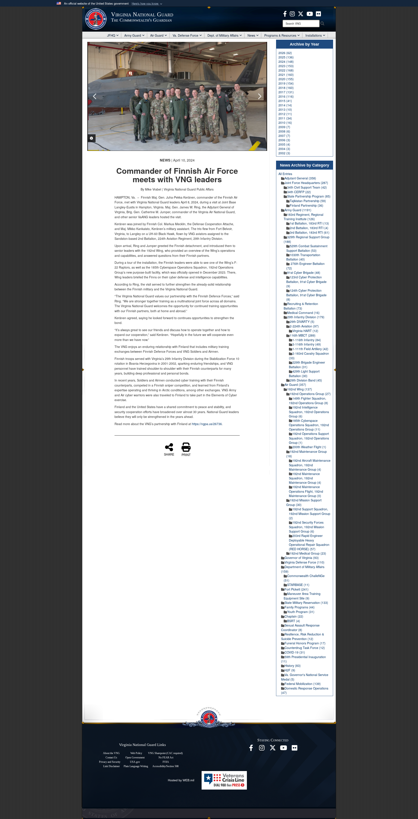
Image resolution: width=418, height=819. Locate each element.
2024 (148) (286, 61)
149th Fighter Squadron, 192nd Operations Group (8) (308, 400)
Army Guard (132, 35)
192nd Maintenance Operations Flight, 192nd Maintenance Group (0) (306, 491)
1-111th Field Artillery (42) (310, 349)
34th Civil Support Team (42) (307, 187)
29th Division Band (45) (306, 380)
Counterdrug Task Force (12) (305, 647)
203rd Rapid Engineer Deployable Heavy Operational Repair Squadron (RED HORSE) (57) (309, 542)
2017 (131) (286, 92)
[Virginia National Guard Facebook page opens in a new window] (285, 13)
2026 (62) (285, 53)
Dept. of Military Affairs (222, 35)
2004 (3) (284, 148)
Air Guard (156, 35)
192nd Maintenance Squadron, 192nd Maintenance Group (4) (305, 478)
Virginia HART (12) (305, 331)
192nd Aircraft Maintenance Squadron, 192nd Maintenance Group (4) (309, 465)
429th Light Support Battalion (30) (304, 373)
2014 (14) (285, 105)
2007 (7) (284, 135)
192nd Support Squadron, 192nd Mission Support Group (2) (309, 513)
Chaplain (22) (294, 616)
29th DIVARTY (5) (302, 321)
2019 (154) (286, 83)
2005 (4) (284, 144)
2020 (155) (286, 79)
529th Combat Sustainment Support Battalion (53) (306, 248)
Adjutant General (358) (300, 178)
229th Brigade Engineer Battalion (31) (307, 364)
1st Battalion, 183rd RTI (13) (309, 223)
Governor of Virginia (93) (302, 557)
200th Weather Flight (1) (309, 447)
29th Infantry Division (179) (305, 317)
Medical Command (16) (303, 312)
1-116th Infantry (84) (306, 340)
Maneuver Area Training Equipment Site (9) (302, 595)
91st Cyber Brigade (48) (303, 272)
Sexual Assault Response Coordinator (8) (300, 627)
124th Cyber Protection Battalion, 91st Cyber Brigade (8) (306, 294)
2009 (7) (284, 127)
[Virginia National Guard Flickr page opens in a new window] (318, 13)
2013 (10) (285, 109)
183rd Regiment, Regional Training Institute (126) (303, 216)
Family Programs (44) (300, 607)
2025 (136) (286, 57)
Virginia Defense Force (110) (304, 562)
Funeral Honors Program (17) (305, 643)
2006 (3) (284, 140)
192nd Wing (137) (299, 389)
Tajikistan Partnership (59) (308, 201)
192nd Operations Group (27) (310, 394)
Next (259, 96)
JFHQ (111, 35)
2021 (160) (286, 74)
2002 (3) (284, 153)
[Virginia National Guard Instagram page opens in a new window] (292, 13)
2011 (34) (285, 118)
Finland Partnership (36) (306, 205)
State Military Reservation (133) (306, 602)
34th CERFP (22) (299, 192)
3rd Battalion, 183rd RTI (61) (309, 232)
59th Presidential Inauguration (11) (303, 659)
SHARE (169, 454)
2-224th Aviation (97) (304, 326)
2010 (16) (285, 122)
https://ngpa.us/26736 (207, 424)
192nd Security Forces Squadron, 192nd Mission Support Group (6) (306, 526)
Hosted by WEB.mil (181, 780)
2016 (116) (286, 96)
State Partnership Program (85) (308, 196)
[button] (147, 3)
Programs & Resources (280, 35)
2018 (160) (286, 87)
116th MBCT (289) (302, 335)
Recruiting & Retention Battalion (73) (301, 305)
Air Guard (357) (295, 384)
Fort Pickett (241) (296, 589)
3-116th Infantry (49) (306, 344)
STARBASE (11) (298, 584)
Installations (313, 35)
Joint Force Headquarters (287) (306, 182)
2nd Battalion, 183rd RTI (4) (309, 228)
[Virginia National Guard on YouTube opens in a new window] (310, 13)
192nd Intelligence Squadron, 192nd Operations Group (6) (309, 411)
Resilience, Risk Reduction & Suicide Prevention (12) (302, 636)
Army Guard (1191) (298, 210)
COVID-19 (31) (295, 652)
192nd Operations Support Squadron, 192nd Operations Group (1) (309, 438)
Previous (95, 96)
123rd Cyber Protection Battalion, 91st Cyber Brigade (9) (306, 281)
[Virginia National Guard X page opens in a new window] (300, 13)
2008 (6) (284, 131)
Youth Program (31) (300, 612)
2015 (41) (285, 101)
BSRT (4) (293, 621)
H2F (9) (290, 670)
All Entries (285, 174)
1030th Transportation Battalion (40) (303, 257)
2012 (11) (285, 114)
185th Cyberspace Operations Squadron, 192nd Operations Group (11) (309, 425)
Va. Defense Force (185, 35)
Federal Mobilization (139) (303, 683)
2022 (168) (286, 70)
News (251, 35)
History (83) (293, 665)
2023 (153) (286, 66)
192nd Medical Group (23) (308, 553)
